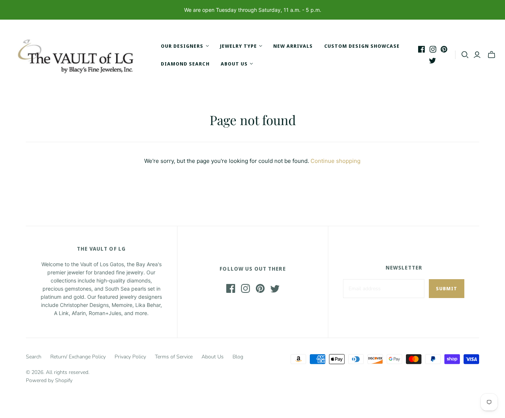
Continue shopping (335, 160)
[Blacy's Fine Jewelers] (79, 55)
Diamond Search (185, 63)
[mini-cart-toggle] (491, 55)
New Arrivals (293, 46)
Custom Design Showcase (362, 46)
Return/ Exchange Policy (78, 356)
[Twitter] (432, 60)
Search (33, 356)
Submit (446, 288)
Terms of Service (174, 356)
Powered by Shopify (49, 380)
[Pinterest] (444, 49)
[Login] (477, 55)
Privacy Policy (130, 356)
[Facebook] (421, 49)
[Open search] (465, 54)
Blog (238, 356)
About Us (212, 356)
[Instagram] (433, 49)
